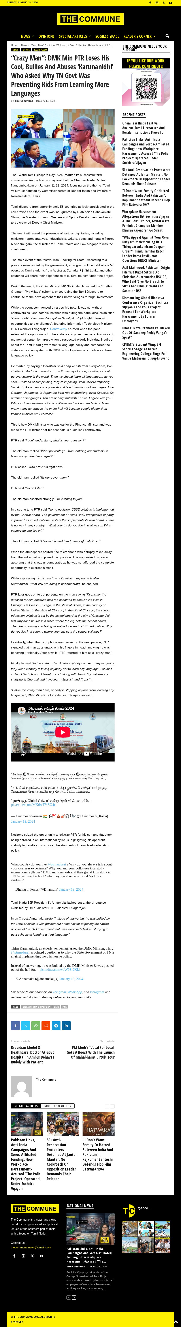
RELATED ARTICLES (26, 1106)
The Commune (24, 100)
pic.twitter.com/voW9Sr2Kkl (60, 969)
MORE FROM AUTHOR (57, 1106)
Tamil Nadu (40, 49)
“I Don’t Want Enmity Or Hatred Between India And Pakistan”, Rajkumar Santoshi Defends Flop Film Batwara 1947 (98, 1154)
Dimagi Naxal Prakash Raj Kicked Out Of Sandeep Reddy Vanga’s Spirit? (146, 333)
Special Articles (73, 36)
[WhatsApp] (35, 1025)
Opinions (46, 36)
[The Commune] (90, 19)
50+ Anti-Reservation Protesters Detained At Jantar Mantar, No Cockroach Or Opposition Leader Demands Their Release (62, 1159)
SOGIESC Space (107, 36)
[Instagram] (157, 3)
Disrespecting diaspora (36, 1006)
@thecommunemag (145, 1208)
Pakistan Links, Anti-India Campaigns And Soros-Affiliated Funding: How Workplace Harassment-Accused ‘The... (89, 1254)
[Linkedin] (66, 1025)
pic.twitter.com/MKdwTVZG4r (33, 805)
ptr (64, 1006)
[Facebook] (150, 3)
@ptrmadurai (56, 864)
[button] (167, 36)
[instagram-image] (130, 1229)
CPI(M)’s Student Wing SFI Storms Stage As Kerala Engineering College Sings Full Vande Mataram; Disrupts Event (145, 351)
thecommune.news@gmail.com (31, 1247)
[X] (163, 3)
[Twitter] (25, 1025)
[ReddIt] (45, 1025)
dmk (56, 1006)
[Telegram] (56, 1025)
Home (14, 45)
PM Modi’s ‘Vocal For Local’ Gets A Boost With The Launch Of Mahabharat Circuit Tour (91, 1052)
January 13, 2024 (23, 821)
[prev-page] (107, 1106)
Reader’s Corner (138, 36)
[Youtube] (170, 3)
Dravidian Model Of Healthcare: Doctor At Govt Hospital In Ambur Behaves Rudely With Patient (32, 1054)
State (26, 49)
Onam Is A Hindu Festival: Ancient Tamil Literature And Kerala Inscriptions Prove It (143, 128)
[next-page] (112, 1106)
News (25, 36)
